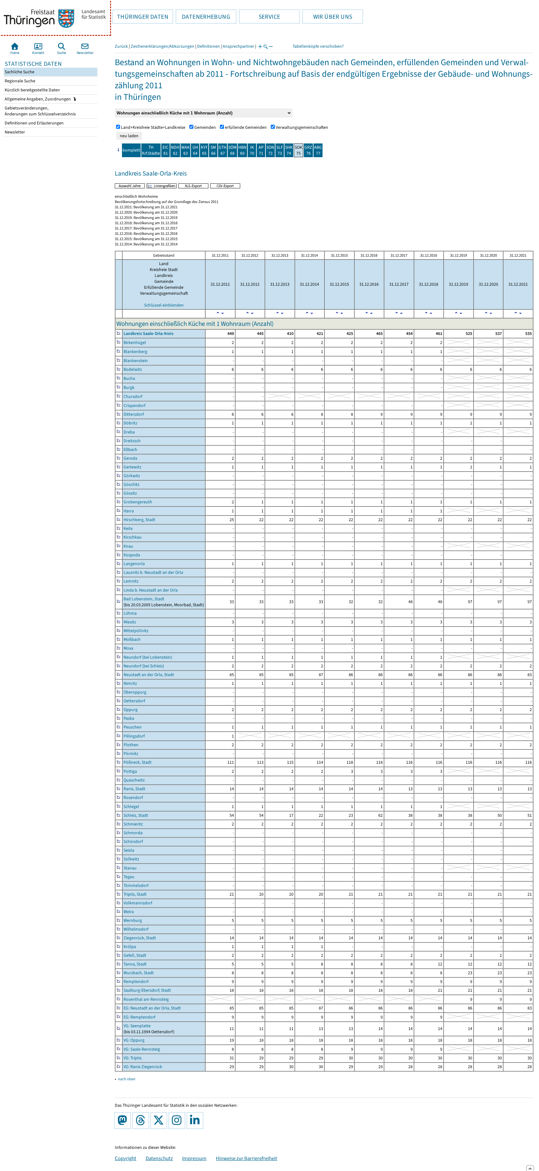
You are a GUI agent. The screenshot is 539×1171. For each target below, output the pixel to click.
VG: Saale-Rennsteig (142, 1049)
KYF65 (204, 150)
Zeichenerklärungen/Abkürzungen (162, 46)
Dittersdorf (134, 414)
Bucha (129, 378)
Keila (128, 528)
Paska (129, 718)
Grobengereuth (138, 502)
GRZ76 (308, 150)
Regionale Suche (19, 81)
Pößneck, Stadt (138, 762)
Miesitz (130, 622)
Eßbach (130, 449)
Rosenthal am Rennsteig (146, 999)
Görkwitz (132, 476)
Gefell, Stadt (135, 955)
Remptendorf (136, 982)
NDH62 (175, 150)
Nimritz (130, 683)
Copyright (125, 1158)
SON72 (270, 150)
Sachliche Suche (19, 72)
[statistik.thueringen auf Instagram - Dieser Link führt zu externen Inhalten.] (178, 1120)
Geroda (130, 458)
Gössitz (130, 493)
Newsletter (14, 132)
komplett (131, 150)
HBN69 (242, 150)
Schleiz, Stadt (136, 815)
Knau (128, 546)
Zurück (121, 46)
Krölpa (130, 947)
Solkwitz (131, 859)
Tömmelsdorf (136, 885)
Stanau (130, 868)
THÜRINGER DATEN (140, 16)
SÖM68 (232, 150)
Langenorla (134, 564)
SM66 (213, 150)
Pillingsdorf (134, 736)
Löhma (130, 613)
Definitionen (208, 46)
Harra (129, 511)
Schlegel (131, 807)
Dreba (129, 432)
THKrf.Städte (151, 150)
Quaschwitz (134, 780)
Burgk (129, 387)
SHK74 (289, 150)
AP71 (261, 150)
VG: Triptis (133, 1058)
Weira (129, 912)
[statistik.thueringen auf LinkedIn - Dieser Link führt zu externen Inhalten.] (196, 1120)
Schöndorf (133, 841)
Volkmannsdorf (138, 903)
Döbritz (130, 423)
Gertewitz (132, 467)
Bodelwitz (133, 369)
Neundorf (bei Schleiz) (144, 666)
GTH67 (222, 150)
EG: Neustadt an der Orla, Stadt (152, 1008)
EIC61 (165, 150)
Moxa (128, 648)
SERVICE (259, 16)
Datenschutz (159, 1158)
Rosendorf (133, 798)
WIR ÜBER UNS (327, 16)
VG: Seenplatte (137, 1026)
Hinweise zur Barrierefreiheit (246, 1158)
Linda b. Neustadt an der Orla (151, 590)
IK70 (252, 150)
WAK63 (185, 150)
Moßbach (132, 639)
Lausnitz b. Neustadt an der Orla (153, 572)
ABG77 (318, 150)
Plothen (131, 745)
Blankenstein (136, 361)
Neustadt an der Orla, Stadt (149, 675)
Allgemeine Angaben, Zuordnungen (38, 99)
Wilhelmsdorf (136, 929)
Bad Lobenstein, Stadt (144, 599)
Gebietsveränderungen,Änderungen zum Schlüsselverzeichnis (40, 111)
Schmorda (133, 833)
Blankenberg (135, 352)
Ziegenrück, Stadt (140, 938)
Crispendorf (134, 406)
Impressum (194, 1158)
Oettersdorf (134, 701)
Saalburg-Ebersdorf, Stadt (147, 990)
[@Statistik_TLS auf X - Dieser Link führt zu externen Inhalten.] (160, 1120)
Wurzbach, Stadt (139, 973)
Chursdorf (133, 396)
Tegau (129, 877)
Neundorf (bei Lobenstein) (148, 657)
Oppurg (131, 710)
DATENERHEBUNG (203, 16)
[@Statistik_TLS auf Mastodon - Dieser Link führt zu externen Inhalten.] (124, 1120)
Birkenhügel (135, 343)
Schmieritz (133, 824)
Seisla (129, 850)
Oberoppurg (135, 692)
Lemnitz (131, 581)
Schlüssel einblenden (164, 305)
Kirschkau (133, 537)
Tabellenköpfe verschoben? (318, 46)
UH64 (195, 150)
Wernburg (133, 920)
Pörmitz (131, 754)
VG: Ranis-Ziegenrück (143, 1067)
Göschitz (131, 484)
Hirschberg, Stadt (139, 520)
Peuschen (133, 727)
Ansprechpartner (238, 46)
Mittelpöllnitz (136, 631)
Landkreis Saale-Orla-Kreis (148, 333)
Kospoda (132, 555)
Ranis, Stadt (134, 789)
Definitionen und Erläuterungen (34, 123)
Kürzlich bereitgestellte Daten (32, 90)
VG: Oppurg (134, 1040)
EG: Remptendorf (139, 1017)
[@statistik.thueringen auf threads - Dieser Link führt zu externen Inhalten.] (142, 1120)
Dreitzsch (132, 441)
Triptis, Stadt (135, 894)
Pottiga (130, 771)
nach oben (126, 1078)
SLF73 (279, 150)
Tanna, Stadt (135, 964)
